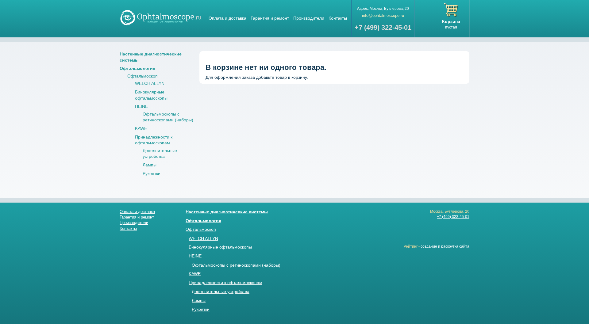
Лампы (149, 164)
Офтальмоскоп (142, 76)
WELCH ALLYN (149, 83)
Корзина (451, 21)
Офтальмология (137, 68)
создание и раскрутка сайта (445, 246)
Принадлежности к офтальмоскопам (225, 282)
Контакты (338, 18)
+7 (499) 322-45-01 (453, 217)
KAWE (141, 128)
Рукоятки (151, 173)
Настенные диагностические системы (227, 211)
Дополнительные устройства (220, 291)
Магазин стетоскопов (161, 17)
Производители (308, 18)
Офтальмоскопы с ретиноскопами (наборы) (236, 265)
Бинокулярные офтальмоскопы (220, 247)
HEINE (141, 106)
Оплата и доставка (227, 18)
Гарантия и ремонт (270, 18)
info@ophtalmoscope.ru (383, 15)
